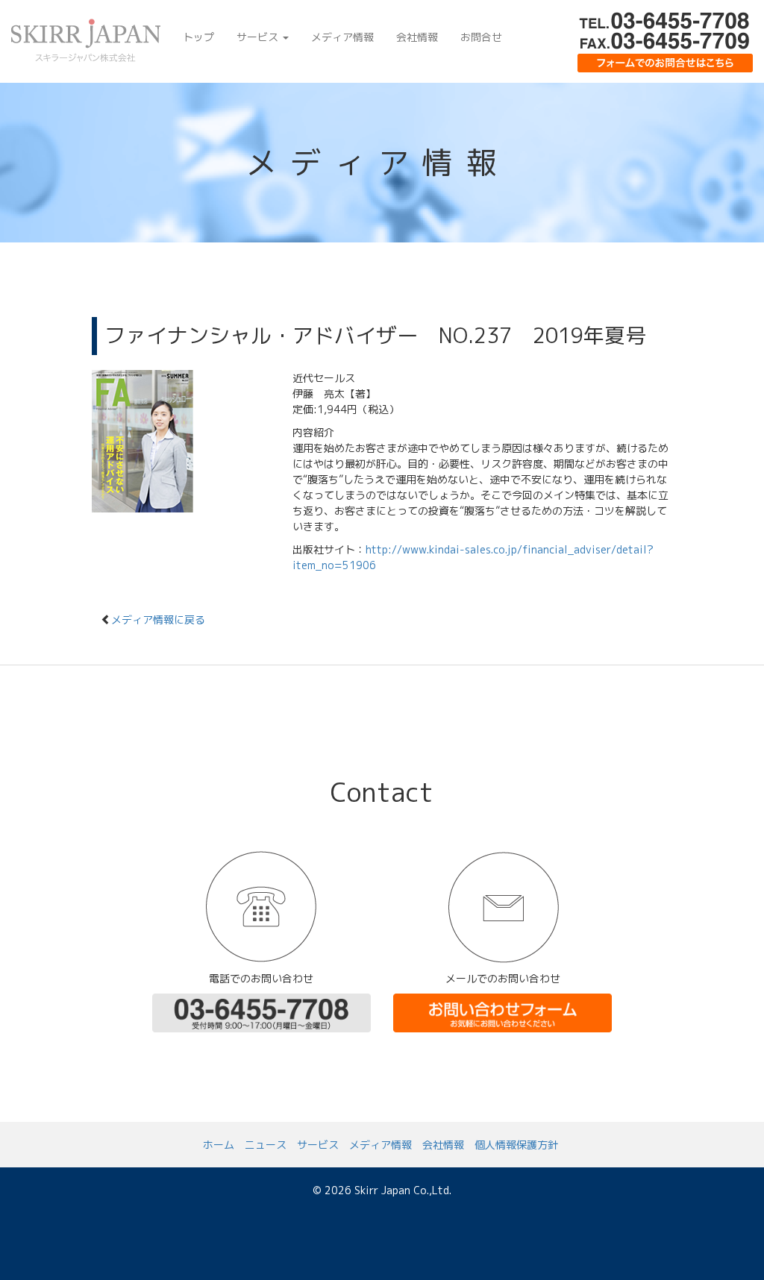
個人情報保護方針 (516, 1145)
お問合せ (481, 37)
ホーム (218, 1145)
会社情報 (417, 37)
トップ (198, 37)
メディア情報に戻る (158, 619)
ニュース (265, 1145)
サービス (259, 37)
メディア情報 (342, 37)
